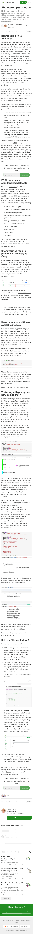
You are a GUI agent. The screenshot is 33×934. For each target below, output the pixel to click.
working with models (21, 387)
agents (13, 403)
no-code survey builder (15, 711)
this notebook (14, 629)
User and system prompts (10, 399)
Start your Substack (12, 926)
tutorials (18, 662)
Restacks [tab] (12, 831)
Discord (8, 772)
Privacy (18, 920)
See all (5, 899)
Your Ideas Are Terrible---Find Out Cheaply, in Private (12, 870)
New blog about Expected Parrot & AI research (12, 859)
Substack (8, 930)
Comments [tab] (5, 831)
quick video (8, 731)
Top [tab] (3, 852)
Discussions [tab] (14, 852)
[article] (16, 861)
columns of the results (8, 421)
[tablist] (8, 831)
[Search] (30, 852)
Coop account (16, 265)
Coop (29, 147)
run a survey (13, 187)
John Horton (8, 876)
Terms (23, 920)
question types (18, 193)
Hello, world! (5, 856)
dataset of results (15, 191)
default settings (6, 383)
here (16, 582)
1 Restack (14, 796)
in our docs (11, 635)
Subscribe (23, 2)
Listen (29, 26)
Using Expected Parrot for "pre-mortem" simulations (10, 873)
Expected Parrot (12, 24)
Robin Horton (11, 811)
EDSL (15, 143)
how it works (23, 731)
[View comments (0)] (9, 31)
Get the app (24, 926)
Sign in (29, 2)
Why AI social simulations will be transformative (12, 884)
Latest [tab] (7, 852)
